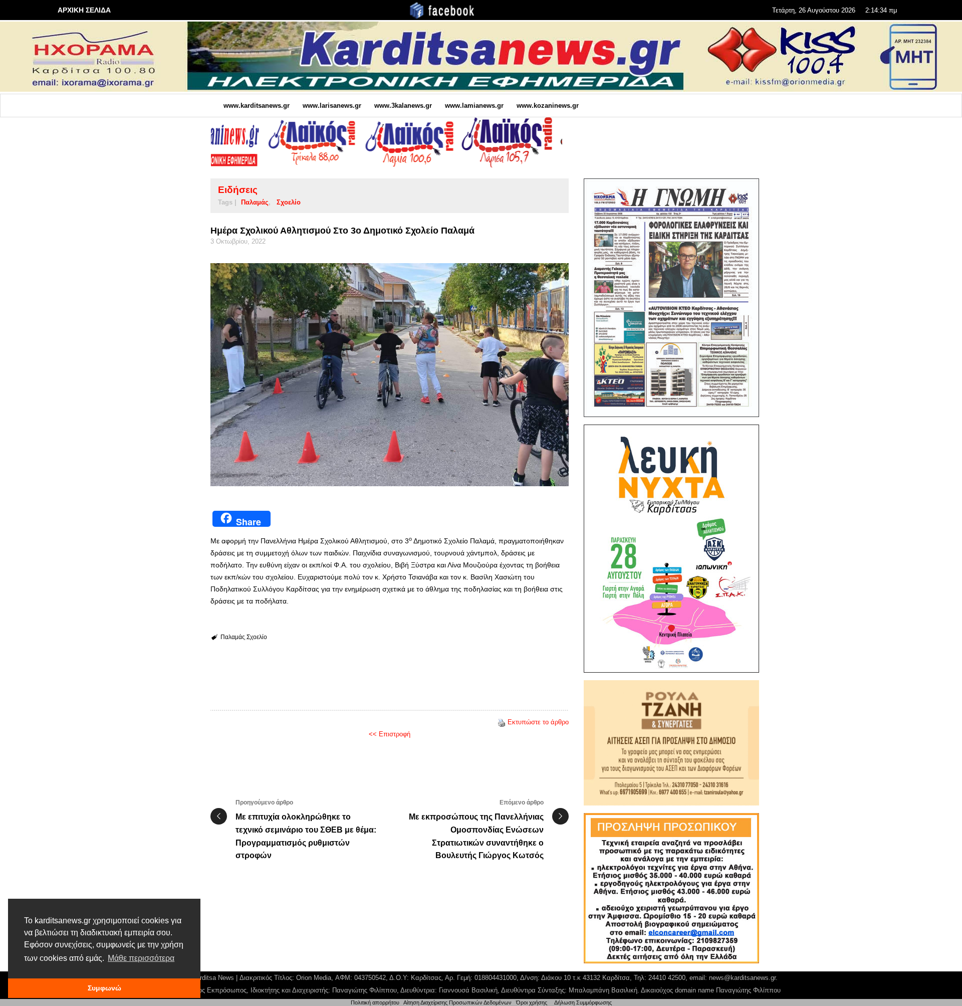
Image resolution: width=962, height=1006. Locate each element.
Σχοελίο (289, 202)
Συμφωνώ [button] (104, 988)
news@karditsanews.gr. (743, 977)
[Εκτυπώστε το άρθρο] (502, 722)
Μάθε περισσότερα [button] (141, 958)
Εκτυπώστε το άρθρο (538, 722)
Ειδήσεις (238, 189)
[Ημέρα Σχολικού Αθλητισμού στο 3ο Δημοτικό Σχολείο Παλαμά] (389, 374)
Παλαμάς (255, 202)
